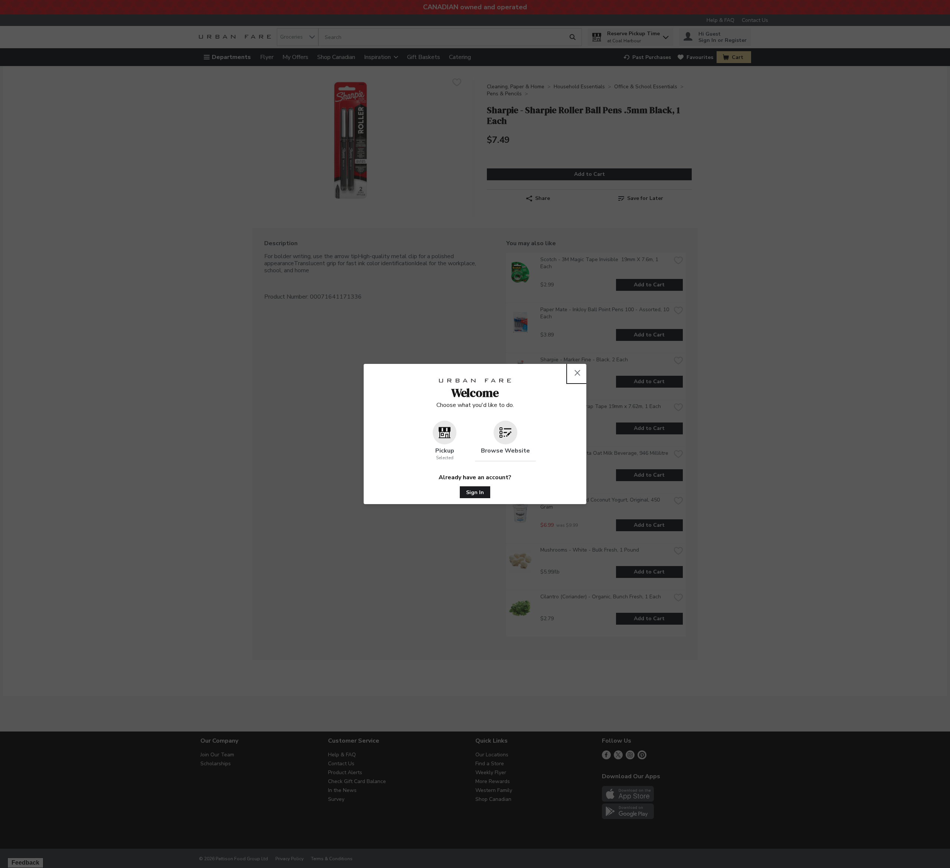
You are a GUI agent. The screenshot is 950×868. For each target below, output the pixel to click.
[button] (444, 441)
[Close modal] (577, 373)
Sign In (475, 492)
